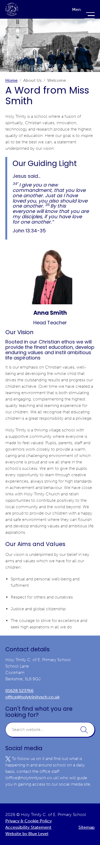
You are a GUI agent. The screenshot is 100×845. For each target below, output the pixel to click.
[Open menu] (83, 15)
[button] (84, 729)
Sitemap (86, 827)
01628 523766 (19, 690)
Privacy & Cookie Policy (28, 820)
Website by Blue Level (26, 833)
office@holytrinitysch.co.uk (32, 697)
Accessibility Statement (28, 827)
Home (11, 80)
